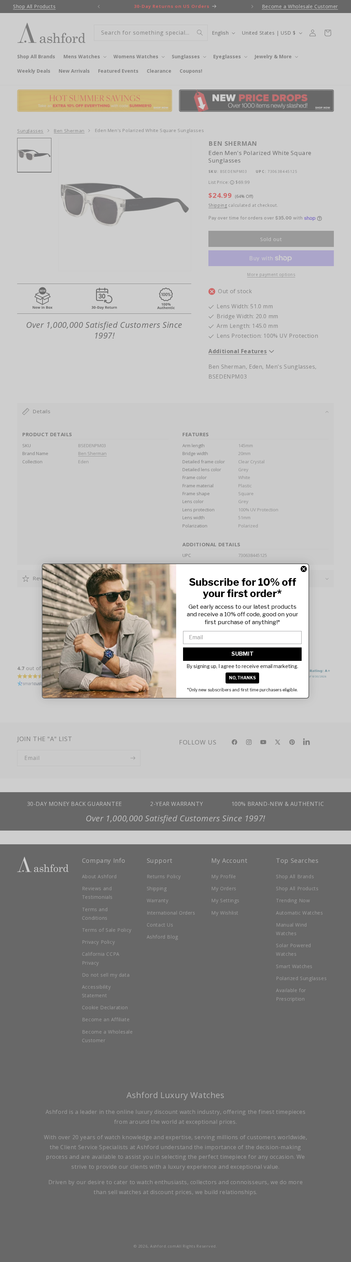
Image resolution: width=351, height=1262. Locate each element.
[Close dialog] (303, 568)
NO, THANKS (242, 677)
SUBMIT (242, 654)
